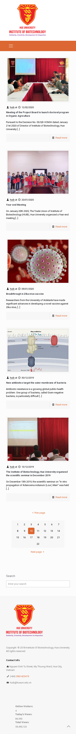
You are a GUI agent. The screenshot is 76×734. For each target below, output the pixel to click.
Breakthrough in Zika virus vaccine (25, 293)
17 (31, 537)
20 (51, 537)
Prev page (39, 512)
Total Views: (22, 722)
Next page (36, 551)
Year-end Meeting (16, 204)
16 (24, 537)
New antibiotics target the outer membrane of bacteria (36, 382)
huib (12, 107)
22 (38, 543)
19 (45, 537)
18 (38, 537)
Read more (61, 137)
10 (31, 531)
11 (38, 531)
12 (45, 531)
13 (51, 531)
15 (17, 537)
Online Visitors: (24, 706)
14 (58, 531)
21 (58, 537)
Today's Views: (24, 714)
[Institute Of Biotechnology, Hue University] (27, 20)
